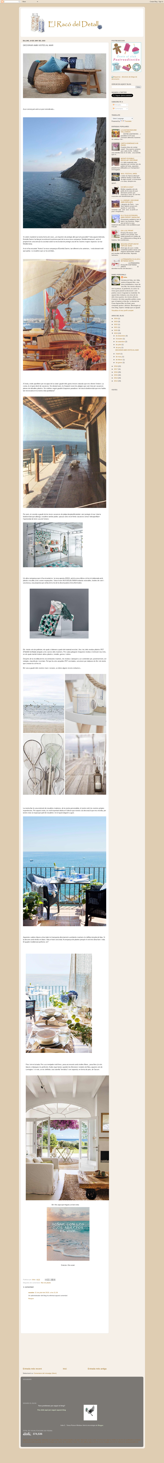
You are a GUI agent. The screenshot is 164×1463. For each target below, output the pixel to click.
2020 (116, 330)
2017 (116, 369)
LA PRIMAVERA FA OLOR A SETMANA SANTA (130, 260)
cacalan (31, 1292)
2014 (116, 378)
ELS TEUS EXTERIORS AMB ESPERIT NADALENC (130, 216)
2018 (116, 366)
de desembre (121, 336)
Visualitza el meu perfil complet (122, 310)
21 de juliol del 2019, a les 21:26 (46, 1292)
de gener (119, 362)
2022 (116, 324)
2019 (116, 333)
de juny (118, 347)
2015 (116, 375)
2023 (116, 321)
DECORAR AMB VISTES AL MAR (127, 350)
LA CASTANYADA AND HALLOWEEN (129, 131)
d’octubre (119, 339)
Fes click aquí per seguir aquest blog (51, 1410)
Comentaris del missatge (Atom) (45, 1373)
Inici (65, 1369)
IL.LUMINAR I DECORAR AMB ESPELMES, (130, 201)
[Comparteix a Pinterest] (54, 1280)
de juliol (119, 344)
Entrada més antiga (97, 1369)
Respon (31, 1298)
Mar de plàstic (46, 1283)
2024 (116, 318)
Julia (125, 277)
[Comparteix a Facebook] (52, 1280)
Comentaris (118, 109)
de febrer (119, 360)
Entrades (117, 105)
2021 (116, 327)
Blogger (100, 1425)
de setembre (120, 341)
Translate (128, 121)
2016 (116, 372)
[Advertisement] (64, 1350)
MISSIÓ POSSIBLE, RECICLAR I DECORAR (129, 159)
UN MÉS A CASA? (127, 187)
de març (119, 356)
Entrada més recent (32, 1369)
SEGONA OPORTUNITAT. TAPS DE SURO (130, 245)
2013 (116, 381)
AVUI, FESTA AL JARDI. (129, 174)
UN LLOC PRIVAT (127, 230)
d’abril (118, 354)
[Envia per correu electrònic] (46, 1280)
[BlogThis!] (48, 1280)
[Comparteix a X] (50, 1280)
